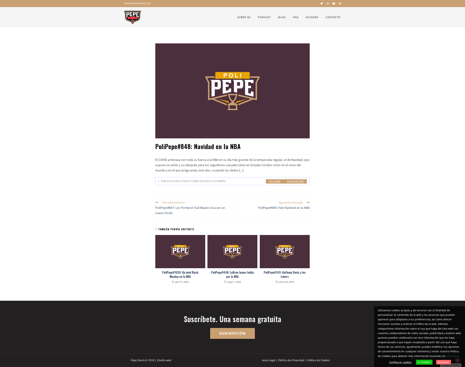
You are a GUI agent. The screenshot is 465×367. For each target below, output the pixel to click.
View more (452, 356)
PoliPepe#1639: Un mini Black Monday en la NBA (180, 274)
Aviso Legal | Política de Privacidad (283, 360)
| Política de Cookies (317, 360)
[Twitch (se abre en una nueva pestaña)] (339, 3)
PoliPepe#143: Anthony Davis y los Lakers (285, 274)
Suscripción (295, 181)
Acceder (274, 181)
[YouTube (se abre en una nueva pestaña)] (334, 3)
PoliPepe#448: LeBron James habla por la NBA (232, 274)
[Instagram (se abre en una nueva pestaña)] (328, 3)
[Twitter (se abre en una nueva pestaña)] (322, 3)
